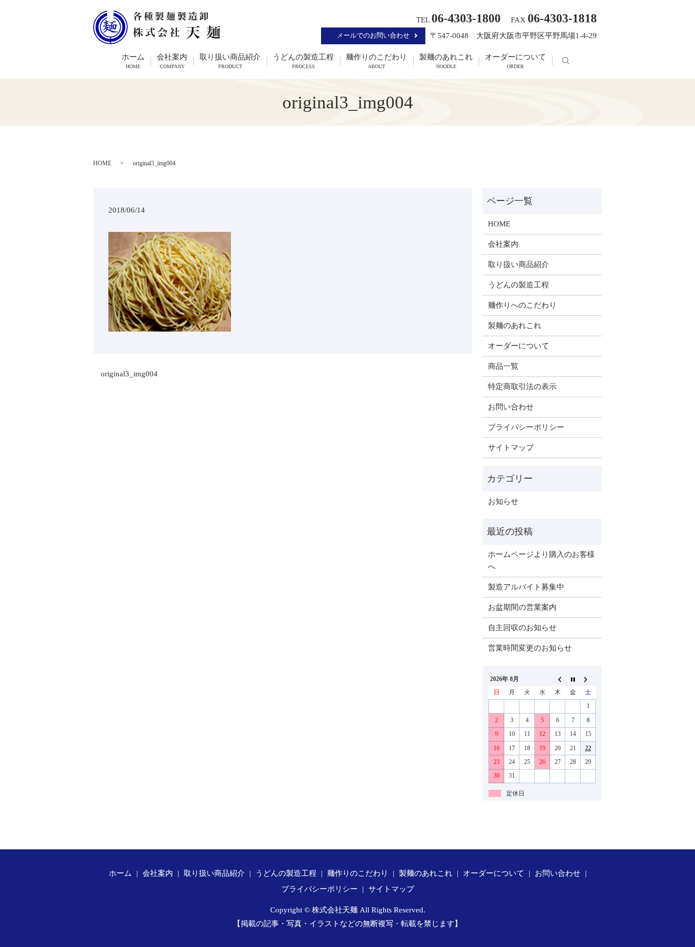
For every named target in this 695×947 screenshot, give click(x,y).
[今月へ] (573, 679)
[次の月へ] (588, 679)
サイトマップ (511, 447)
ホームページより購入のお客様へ (541, 560)
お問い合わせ (511, 407)
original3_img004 (129, 374)
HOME (102, 163)
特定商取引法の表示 (522, 386)
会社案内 (172, 61)
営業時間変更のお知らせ (530, 648)
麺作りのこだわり (376, 61)
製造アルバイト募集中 (526, 587)
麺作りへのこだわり (522, 305)
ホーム (133, 61)
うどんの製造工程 (303, 61)
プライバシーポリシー (526, 427)
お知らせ (503, 501)
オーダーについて (515, 61)
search (565, 61)
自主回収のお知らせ (522, 628)
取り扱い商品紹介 (229, 61)
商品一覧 (503, 366)
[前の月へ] (557, 679)
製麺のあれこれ (446, 61)
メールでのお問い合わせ (373, 35)
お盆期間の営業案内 (522, 607)
